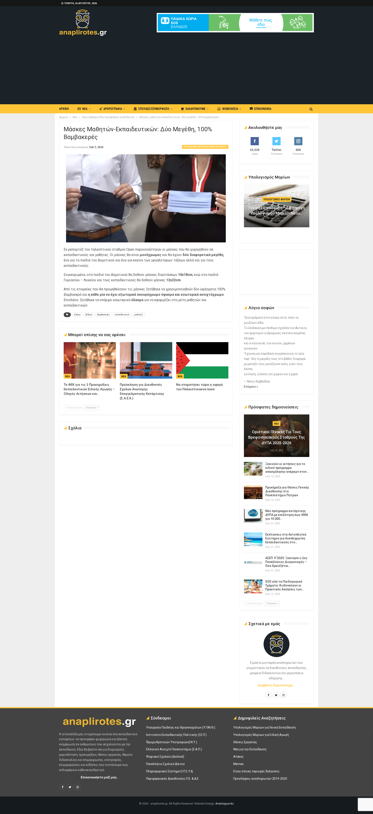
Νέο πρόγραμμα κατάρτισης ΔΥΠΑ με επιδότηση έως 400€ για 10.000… (286, 514)
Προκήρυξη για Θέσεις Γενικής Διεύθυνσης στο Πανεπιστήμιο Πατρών (287, 491)
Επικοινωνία (262, 109)
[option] (277, 208)
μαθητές (138, 314)
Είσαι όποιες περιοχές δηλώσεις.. (257, 771)
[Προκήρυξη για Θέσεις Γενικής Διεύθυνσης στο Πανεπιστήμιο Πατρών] (253, 492)
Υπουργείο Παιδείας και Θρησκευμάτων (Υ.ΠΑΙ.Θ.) (180, 727)
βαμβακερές (103, 314)
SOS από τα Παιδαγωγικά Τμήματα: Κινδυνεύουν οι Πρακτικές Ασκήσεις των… (284, 585)
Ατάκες (238, 756)
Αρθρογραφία (112, 109)
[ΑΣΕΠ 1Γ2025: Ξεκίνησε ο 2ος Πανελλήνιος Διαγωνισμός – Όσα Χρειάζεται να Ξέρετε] (253, 563)
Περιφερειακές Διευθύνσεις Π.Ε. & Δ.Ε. (172, 778)
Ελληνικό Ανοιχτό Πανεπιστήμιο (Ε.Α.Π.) (174, 749)
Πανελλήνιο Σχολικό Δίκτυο (165, 764)
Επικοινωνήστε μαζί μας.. (99, 777)
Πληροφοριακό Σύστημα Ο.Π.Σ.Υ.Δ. (169, 771)
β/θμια (88, 314)
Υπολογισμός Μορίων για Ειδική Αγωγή (261, 735)
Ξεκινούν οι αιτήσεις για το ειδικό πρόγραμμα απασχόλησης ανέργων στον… (287, 467)
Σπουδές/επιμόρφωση (153, 109)
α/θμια (77, 314)
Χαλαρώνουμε (195, 109)
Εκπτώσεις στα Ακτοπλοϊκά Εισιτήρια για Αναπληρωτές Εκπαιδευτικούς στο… (285, 538)
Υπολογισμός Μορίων (277, 199)
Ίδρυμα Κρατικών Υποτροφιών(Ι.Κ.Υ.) (171, 742)
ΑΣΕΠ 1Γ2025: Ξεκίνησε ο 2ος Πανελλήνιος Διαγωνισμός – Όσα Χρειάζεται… (286, 561)
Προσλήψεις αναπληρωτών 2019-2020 (260, 778)
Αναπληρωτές (224, 803)
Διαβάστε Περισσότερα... (276, 685)
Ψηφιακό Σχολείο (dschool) (165, 756)
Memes (238, 764)
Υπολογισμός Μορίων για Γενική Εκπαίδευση (264, 727)
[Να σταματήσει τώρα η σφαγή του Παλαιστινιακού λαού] (202, 360)
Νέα (84, 109)
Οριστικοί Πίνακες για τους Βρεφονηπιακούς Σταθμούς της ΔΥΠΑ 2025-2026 (276, 437)
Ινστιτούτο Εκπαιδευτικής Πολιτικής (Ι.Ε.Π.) (176, 735)
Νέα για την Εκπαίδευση (249, 749)
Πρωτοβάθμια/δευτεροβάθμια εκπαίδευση (205, 146)
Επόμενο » (251, 386)
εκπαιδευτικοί (122, 314)
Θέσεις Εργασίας (245, 742)
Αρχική (64, 109)
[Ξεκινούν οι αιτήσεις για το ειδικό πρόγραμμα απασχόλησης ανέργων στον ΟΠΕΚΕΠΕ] (253, 469)
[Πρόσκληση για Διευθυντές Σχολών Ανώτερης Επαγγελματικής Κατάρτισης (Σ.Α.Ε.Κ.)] (146, 360)
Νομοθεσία (230, 109)
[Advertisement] (186, 68)
